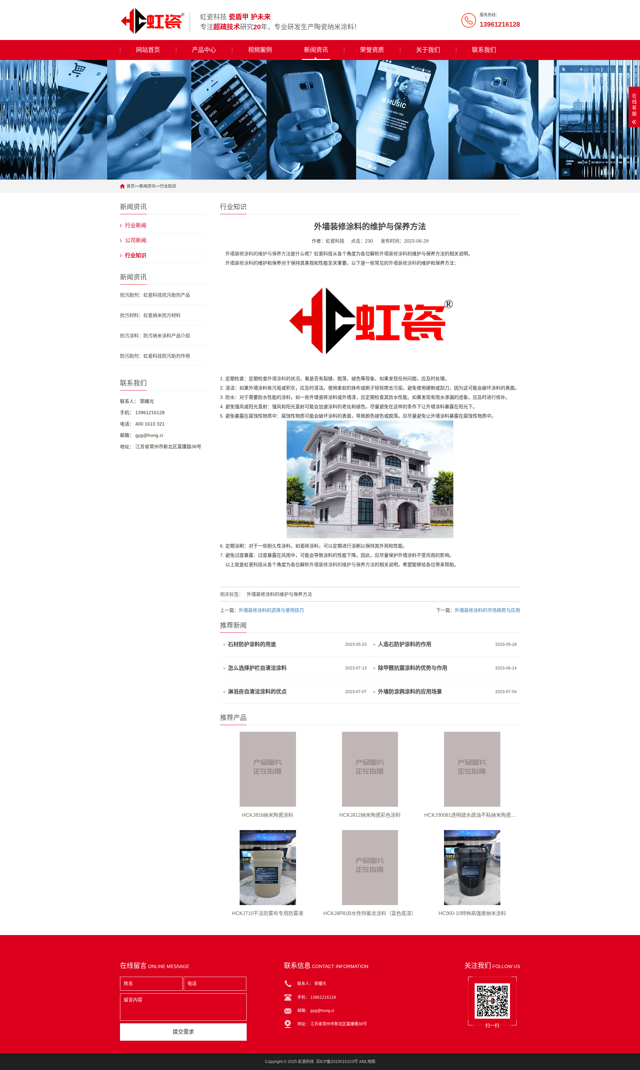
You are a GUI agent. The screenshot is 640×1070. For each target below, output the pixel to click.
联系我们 (484, 50)
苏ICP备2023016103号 (337, 1061)
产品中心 (204, 50)
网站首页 (148, 50)
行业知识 (168, 186)
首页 (131, 186)
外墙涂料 (276, 378)
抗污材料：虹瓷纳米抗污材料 (150, 315)
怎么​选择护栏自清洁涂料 (257, 668)
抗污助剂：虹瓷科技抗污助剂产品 (155, 295)
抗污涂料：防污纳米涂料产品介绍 (155, 335)
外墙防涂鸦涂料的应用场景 (410, 691)
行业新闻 (135, 225)
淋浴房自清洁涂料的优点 (257, 691)
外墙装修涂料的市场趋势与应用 (487, 610)
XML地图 (367, 1061)
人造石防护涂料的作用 (404, 644)
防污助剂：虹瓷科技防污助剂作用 (155, 356)
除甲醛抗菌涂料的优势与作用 (412, 668)
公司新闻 (135, 240)
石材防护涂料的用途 (252, 644)
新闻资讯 (316, 50)
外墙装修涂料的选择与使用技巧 (271, 610)
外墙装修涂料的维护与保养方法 (258, 253)
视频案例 (260, 50)
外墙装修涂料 (393, 253)
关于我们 (428, 50)
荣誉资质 (372, 50)
